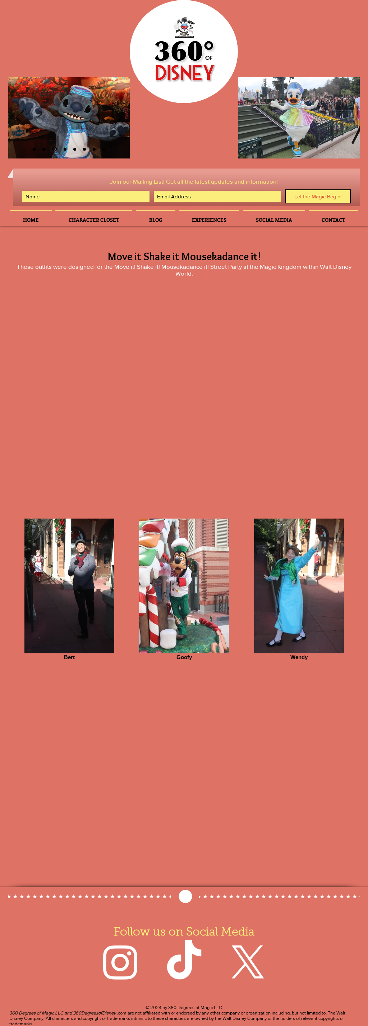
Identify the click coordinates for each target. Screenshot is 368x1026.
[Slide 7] (94, 149)
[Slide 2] (34, 149)
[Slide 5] (84, 149)
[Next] (118, 117)
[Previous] (19, 117)
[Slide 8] (103, 149)
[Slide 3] (43, 149)
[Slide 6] (54, 149)
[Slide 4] (65, 149)
